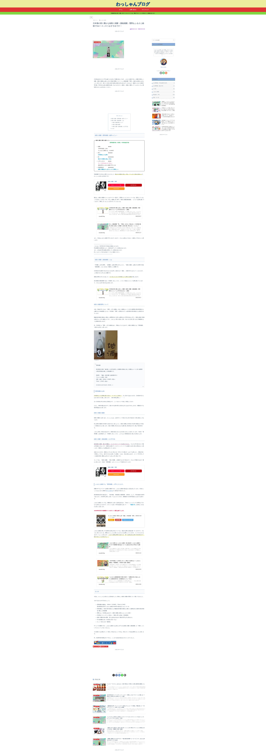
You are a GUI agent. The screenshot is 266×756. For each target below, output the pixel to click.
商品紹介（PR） (105, 646)
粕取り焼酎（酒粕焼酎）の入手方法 (120, 126)
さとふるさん (109, 490)
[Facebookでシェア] (116, 675)
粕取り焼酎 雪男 (112, 181)
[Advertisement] (119, 35)
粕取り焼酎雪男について (117, 122)
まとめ (112, 128)
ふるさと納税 (96, 646)
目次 (117, 115)
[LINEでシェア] (122, 675)
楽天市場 (132, 185)
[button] (125, 675)
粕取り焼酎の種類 (116, 124)
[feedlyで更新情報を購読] (163, 73)
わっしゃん (163, 67)
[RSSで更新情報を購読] (166, 73)
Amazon (115, 188)
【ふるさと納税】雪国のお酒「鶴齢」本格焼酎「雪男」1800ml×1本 (124, 515)
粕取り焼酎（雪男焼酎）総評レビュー (119, 118)
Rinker (113, 517)
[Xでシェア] (113, 675)
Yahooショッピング (127, 519)
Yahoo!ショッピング (115, 185)
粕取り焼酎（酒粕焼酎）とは (117, 120)
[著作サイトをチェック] (161, 73)
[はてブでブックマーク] (119, 675)
